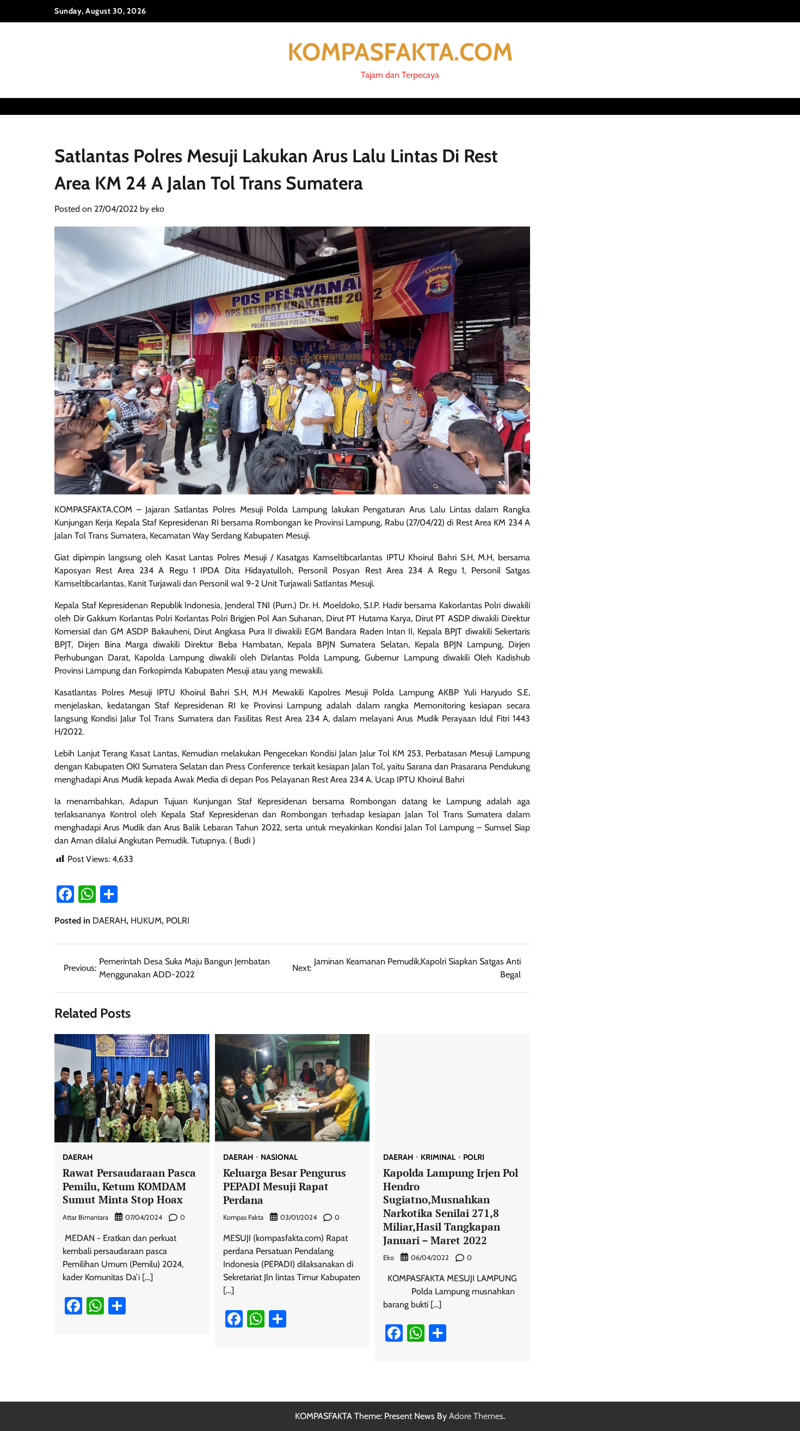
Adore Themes (476, 1416)
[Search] (737, 106)
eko (157, 209)
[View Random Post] (718, 106)
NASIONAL (279, 1157)
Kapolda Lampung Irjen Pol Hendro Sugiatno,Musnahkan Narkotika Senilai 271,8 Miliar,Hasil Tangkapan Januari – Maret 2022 (450, 1206)
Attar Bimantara (85, 1217)
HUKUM (146, 920)
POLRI (177, 920)
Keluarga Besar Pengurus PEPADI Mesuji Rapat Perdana (284, 1186)
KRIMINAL (438, 1157)
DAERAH (109, 920)
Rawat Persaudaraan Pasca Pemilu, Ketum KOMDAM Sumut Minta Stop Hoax (129, 1186)
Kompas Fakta (243, 1217)
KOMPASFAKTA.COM (400, 51)
